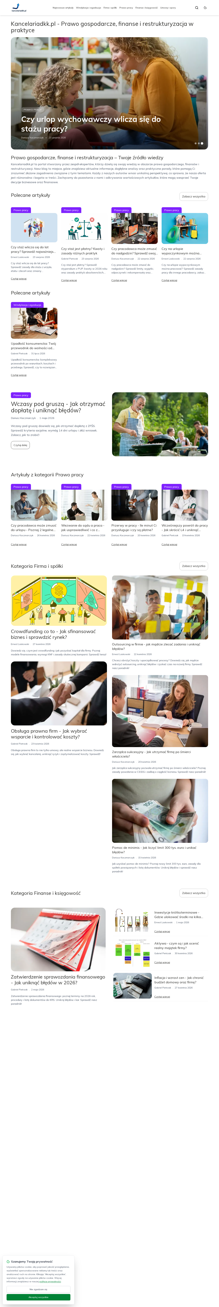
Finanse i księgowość (146, 7)
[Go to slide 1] (196, 143)
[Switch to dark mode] (205, 8)
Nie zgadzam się (38, 1289)
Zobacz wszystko (193, 196)
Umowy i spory (168, 7)
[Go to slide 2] (199, 143)
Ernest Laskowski (20, 257)
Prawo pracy (126, 7)
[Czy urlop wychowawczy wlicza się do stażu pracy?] (109, 93)
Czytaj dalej (20, 445)
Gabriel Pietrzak (69, 258)
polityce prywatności (50, 1281)
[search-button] (196, 7)
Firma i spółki (110, 7)
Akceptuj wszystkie (38, 1297)
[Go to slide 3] (202, 143)
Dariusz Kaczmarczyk (32, 137)
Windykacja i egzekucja (88, 7)
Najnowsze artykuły (63, 7)
